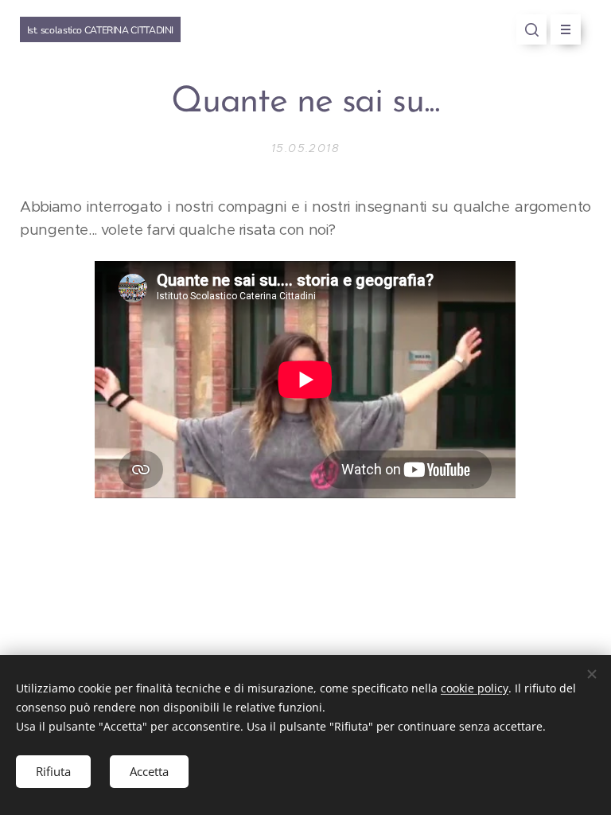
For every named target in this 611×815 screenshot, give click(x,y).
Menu (566, 29)
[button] (531, 29)
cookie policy (474, 688)
